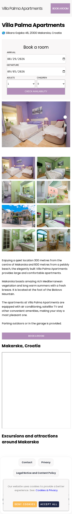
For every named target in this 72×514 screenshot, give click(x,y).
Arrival (11, 52)
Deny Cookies (25, 504)
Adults (11, 77)
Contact (27, 462)
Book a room (60, 8)
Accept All (48, 504)
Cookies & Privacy (47, 490)
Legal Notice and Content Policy (36, 473)
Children (42, 77)
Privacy (45, 462)
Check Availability (36, 91)
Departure (13, 65)
